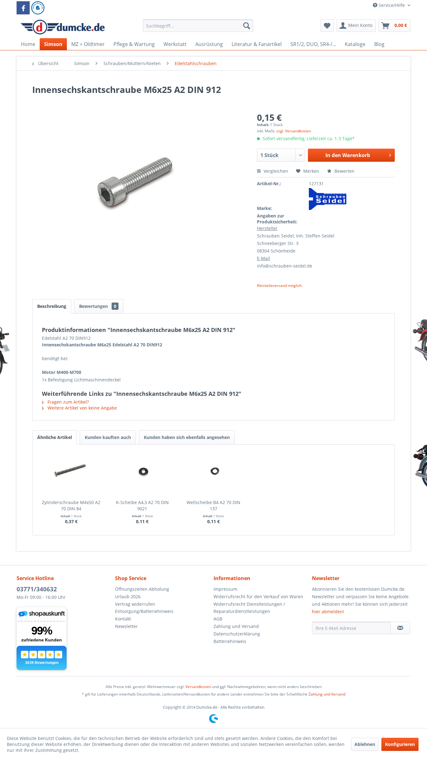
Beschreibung (51, 306)
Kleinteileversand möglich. (280, 285)
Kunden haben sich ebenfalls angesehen (187, 437)
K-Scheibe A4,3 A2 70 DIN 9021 (142, 505)
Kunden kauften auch (108, 437)
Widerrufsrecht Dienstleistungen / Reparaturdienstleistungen (249, 608)
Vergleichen (275, 171)
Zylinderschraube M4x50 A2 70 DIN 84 (71, 505)
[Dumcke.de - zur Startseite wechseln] (63, 27)
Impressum (225, 589)
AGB (218, 619)
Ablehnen (364, 744)
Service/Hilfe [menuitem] (391, 5)
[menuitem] (198, 28)
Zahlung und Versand (236, 626)
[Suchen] (246, 25)
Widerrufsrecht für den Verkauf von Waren (258, 596)
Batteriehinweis (230, 641)
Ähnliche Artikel (54, 437)
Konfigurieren (400, 744)
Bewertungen (97, 306)
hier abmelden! (328, 612)
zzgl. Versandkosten (293, 131)
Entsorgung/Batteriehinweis (144, 611)
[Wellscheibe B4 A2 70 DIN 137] (213, 474)
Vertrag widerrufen (135, 604)
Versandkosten (198, 686)
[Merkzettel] (327, 25)
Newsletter (126, 626)
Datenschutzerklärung (237, 634)
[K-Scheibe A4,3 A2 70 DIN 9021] (142, 474)
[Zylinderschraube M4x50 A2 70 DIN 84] (71, 474)
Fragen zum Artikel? (67, 402)
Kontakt (123, 619)
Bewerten (343, 171)
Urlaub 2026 (128, 596)
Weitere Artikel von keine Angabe (81, 408)
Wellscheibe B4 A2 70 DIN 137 (213, 505)
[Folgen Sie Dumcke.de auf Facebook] (23, 7)
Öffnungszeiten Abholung (142, 589)
